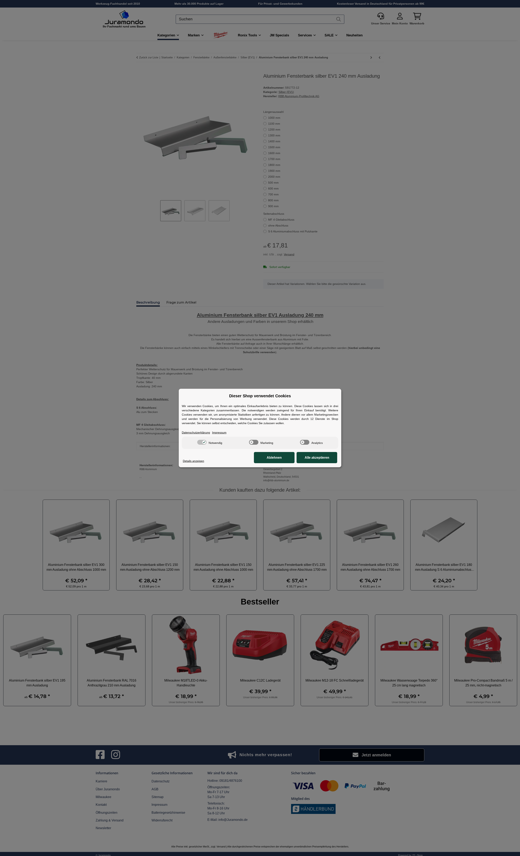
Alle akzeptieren (317, 457)
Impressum (219, 432)
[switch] (202, 442)
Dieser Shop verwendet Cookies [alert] (260, 396)
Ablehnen (274, 457)
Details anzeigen (193, 461)
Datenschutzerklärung (196, 432)
